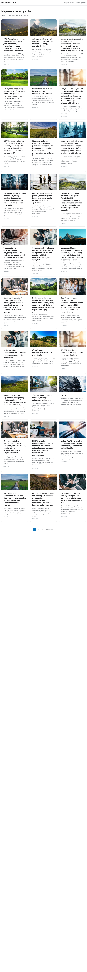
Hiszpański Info (9, 2)
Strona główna (81, 3)
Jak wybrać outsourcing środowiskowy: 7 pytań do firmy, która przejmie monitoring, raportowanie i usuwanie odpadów (14, 93)
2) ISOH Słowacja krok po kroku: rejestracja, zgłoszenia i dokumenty (42, 397)
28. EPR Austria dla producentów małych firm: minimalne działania (72, 352)
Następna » (49, 529)
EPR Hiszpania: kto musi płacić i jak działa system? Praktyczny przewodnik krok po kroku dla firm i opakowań (42, 198)
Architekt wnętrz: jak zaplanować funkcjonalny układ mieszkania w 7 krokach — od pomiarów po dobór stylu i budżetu (14, 400)
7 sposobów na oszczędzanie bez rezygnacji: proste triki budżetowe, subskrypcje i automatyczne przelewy (14, 253)
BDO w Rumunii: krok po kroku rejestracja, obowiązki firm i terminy (42, 91)
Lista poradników (68, 3)
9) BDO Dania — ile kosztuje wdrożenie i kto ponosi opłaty (42, 352)
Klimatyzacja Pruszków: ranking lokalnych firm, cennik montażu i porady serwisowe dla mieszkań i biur (71, 498)
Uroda (63, 395)
